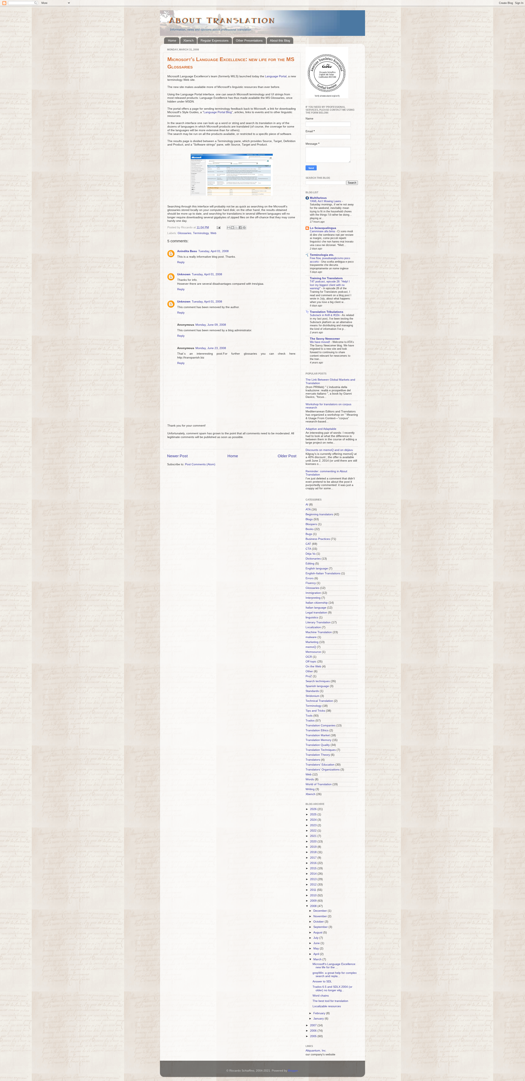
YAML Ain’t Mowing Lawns (326, 201)
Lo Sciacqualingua (323, 228)
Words (310, 779)
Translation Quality (318, 744)
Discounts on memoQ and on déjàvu (329, 450)
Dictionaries (313, 558)
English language (317, 568)
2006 (313, 1030)
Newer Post (177, 456)
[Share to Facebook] (240, 227)
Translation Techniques (321, 749)
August (318, 932)
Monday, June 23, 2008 (210, 348)
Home (172, 40)
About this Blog (280, 40)
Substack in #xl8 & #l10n (325, 315)
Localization (313, 627)
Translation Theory (318, 754)
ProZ (309, 676)
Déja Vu (311, 553)
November (320, 916)
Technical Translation (319, 700)
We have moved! (320, 342)
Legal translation (316, 612)
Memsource (313, 651)
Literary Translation (318, 622)
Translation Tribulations (326, 311)
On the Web (313, 666)
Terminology (201, 233)
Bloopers (311, 524)
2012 (313, 884)
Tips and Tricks (315, 710)
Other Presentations (249, 40)
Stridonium (313, 696)
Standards (312, 691)
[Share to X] (236, 227)
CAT (308, 543)
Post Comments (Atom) (200, 464)
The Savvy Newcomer (325, 338)
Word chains (321, 995)
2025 (313, 814)
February (319, 1013)
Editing (310, 563)
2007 (313, 1025)
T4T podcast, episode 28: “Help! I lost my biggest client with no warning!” (330, 285)
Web (213, 233)
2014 (313, 873)
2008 (313, 906)
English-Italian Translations (323, 573)
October (319, 921)
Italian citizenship (317, 602)
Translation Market (318, 735)
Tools (309, 715)
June (317, 943)
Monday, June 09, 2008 (210, 324)
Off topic (311, 661)
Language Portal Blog (218, 112)
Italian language (316, 607)
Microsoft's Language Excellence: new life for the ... (334, 966)
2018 (313, 852)
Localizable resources (327, 1006)
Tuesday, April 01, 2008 (213, 251)
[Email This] (229, 227)
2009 (313, 900)
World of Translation (319, 784)
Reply (181, 262)
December (320, 910)
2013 (313, 879)
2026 (313, 809)
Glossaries (184, 233)
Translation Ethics (317, 730)
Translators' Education (320, 764)
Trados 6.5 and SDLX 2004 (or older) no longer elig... (332, 988)
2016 (313, 863)
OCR (309, 656)
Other (309, 671)
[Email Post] (218, 227)
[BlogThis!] (233, 227)
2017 (313, 857)
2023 (313, 825)
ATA (308, 509)
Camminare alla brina (323, 231)
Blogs (309, 519)
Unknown (184, 274)
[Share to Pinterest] (244, 227)
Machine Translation (319, 632)
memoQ (311, 647)
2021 (313, 835)
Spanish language (317, 686)
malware (311, 637)
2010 (313, 895)
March (317, 959)
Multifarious (318, 197)
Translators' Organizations (323, 769)
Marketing (312, 642)
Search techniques (318, 681)
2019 (313, 846)
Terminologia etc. (322, 254)
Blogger (293, 1070)
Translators (313, 759)
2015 (313, 868)
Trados (310, 720)
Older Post (287, 456)
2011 (313, 889)
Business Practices (318, 538)
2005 (313, 1036)
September (321, 927)
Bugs (309, 534)
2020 (313, 841)
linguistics (312, 617)
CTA (308, 548)
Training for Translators (326, 278)
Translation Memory (318, 740)
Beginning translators (319, 514)
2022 (313, 830)
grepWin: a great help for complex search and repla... (335, 974)
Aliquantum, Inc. (316, 1050)
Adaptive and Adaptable (321, 428)
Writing (310, 789)
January (319, 1018)
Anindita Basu (187, 251)
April (316, 954)
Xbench (188, 40)
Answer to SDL (322, 981)
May (316, 948)
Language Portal (275, 76)
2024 (313, 819)
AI (307, 504)
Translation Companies (321, 725)
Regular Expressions (215, 40)
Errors (310, 578)
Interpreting (313, 597)
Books (310, 529)
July (316, 937)
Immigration (313, 592)
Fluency (311, 583)
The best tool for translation (330, 1000)
